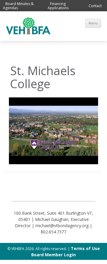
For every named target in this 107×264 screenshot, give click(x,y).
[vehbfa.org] (28, 33)
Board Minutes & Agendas (18, 5)
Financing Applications (58, 5)
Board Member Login (53, 254)
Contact (95, 5)
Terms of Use (85, 248)
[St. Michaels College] (53, 130)
